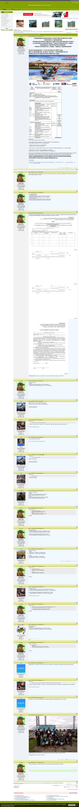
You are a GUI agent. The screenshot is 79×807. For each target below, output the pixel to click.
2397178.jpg (48, 162)
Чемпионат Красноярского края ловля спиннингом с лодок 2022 (52, 31)
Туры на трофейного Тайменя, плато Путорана (26, 799)
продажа (50, 797)
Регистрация (76, 2)
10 (43, 473)
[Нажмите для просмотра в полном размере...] (53, 86)
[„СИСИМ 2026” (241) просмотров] (58, 27)
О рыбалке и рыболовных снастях (25, 31)
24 (43, 762)
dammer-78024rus (21, 624)
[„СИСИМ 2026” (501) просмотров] (46, 27)
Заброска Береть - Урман (54, 795)
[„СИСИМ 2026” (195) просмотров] (71, 27)
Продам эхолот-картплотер (22, 796)
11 (43, 490)
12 (43, 508)
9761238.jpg (48, 375)
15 (43, 566)
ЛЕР (21, 437)
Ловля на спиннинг (40, 31)
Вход (73, 2)
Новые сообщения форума (74, 9)
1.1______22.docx (65, 162)
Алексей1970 (21, 490)
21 (43, 680)
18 (43, 624)
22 (43, 697)
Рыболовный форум (17, 31)
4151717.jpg (38, 375)
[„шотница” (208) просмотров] (20, 27)
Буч (21, 662)
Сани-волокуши (52, 798)
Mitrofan (21, 419)
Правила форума (69, 18)
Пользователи (62, 18)
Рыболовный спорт (34, 31)
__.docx (56, 162)
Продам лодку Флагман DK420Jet (23, 797)
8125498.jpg (57, 375)
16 (43, 586)
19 (43, 642)
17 (43, 604)
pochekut (30, 30)
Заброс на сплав (20, 795)
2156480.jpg (38, 162)
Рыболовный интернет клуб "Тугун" (39, 5)
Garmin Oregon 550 (52, 799)
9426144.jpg (38, 754)
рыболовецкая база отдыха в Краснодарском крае (58, 796)
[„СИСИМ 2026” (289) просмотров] (33, 27)
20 (43, 662)
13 (43, 528)
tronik (21, 473)
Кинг (22, 30)
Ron (21, 401)
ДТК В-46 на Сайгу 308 (21, 798)
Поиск (74, 18)
